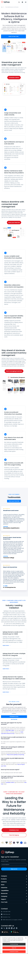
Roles (2, 884)
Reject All (14, 948)
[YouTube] (2, 928)
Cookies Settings (14, 944)
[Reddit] (17, 928)
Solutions (4, 882)
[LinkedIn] (12, 928)
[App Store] (5, 932)
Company (4, 896)
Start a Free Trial (13, 36)
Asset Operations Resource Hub (12, 732)
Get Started (14, 719)
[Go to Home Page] (5, 2)
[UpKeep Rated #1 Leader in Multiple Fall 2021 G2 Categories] (14, 661)
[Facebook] (9, 928)
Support (3, 899)
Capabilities (5, 890)
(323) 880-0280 (10, 730)
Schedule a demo (10, 782)
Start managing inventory (14, 371)
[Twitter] (4, 928)
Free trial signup (14, 835)
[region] (14, 945)
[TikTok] (14, 928)
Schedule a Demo (14, 77)
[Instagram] (7, 928)
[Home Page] (2, 7)
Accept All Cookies (14, 951)
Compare (4, 876)
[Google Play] (15, 932)
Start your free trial (14, 222)
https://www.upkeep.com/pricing (15, 754)
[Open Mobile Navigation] (25, 2)
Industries (4, 887)
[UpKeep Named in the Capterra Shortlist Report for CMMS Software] (14, 684)
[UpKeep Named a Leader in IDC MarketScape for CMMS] (14, 638)
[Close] (25, 938)
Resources (4, 893)
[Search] (19, 2)
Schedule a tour (14, 716)
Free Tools (4, 902)
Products (4, 879)
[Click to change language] (22, 2)
